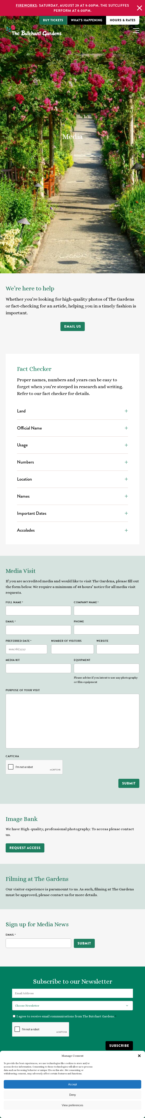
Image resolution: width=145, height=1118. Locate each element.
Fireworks (26, 5)
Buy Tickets (53, 20)
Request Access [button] (25, 847)
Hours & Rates (123, 20)
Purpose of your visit (23, 690)
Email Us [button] (72, 326)
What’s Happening (86, 20)
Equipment (82, 660)
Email (11, 622)
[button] (139, 1056)
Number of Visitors (66, 641)
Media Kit (13, 660)
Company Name (86, 602)
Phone (79, 622)
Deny (72, 1094)
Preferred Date (19, 641)
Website (102, 641)
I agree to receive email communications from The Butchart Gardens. (66, 1016)
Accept (72, 1084)
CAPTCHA (12, 756)
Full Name (14, 602)
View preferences (72, 1105)
